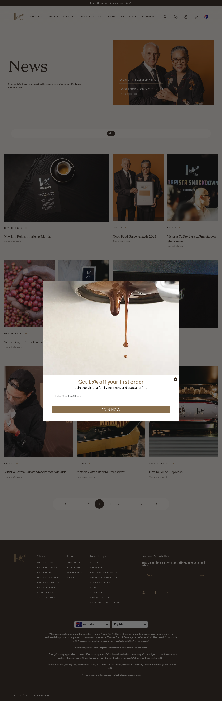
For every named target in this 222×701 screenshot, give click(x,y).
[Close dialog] (175, 379)
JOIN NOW (111, 410)
